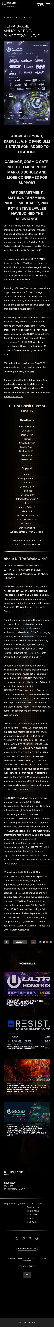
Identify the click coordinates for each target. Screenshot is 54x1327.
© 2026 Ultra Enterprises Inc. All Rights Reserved (27, 1259)
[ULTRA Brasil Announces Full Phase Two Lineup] (27, 124)
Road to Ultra (33, 1207)
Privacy (22, 1266)
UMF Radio (32, 1222)
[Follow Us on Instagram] (23, 1238)
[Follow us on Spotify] (37, 1238)
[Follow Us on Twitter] (30, 1238)
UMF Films (32, 1214)
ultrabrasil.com (11, 384)
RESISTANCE (33, 1211)
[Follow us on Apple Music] (27, 1249)
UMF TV (31, 1218)
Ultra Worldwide (34, 1203)
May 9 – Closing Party (14, 1203)
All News (20, 942)
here (32, 371)
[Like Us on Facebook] (17, 1238)
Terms (32, 1266)
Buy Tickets (26, 1322)
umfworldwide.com (13, 396)
